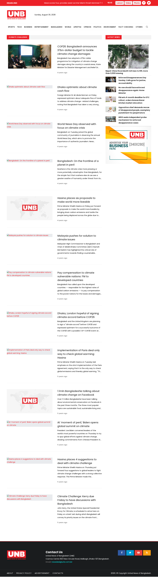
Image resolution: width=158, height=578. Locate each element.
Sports (11, 27)
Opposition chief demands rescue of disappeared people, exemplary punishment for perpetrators (134, 110)
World (68, 27)
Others (139, 27)
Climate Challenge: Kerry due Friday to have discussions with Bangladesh (76, 500)
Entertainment (42, 27)
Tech (19, 27)
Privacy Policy (24, 573)
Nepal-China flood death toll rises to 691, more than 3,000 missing (127, 72)
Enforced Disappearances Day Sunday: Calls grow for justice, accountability (132, 80)
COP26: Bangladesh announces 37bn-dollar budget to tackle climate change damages (77, 50)
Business (28, 27)
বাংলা (110, 3)
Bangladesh (56, 27)
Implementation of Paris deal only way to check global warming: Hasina (78, 354)
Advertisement (42, 573)
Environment (110, 27)
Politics (97, 27)
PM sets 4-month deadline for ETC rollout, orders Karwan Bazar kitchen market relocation (133, 100)
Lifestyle (77, 27)
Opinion (87, 27)
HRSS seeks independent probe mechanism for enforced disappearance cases (132, 120)
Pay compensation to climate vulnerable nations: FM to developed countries (75, 276)
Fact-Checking (125, 27)
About (10, 573)
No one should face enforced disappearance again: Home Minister (131, 90)
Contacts (58, 573)
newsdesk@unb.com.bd (59, 562)
